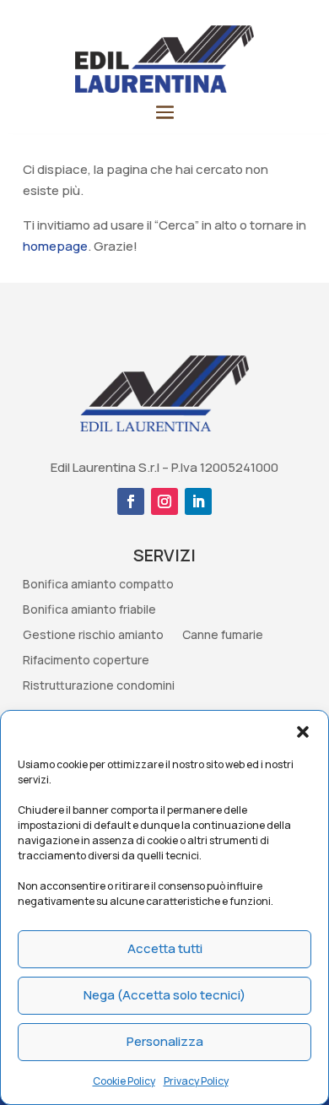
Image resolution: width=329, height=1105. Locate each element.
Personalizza (165, 1041)
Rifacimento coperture (86, 661)
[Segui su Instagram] (164, 501)
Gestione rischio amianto (93, 635)
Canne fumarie (222, 635)
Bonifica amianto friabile (89, 610)
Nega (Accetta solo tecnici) (164, 995)
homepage (55, 246)
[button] (302, 731)
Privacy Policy (196, 1081)
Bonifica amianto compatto (98, 585)
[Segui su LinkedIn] (198, 501)
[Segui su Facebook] (130, 501)
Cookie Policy (124, 1081)
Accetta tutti (164, 948)
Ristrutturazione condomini (99, 686)
